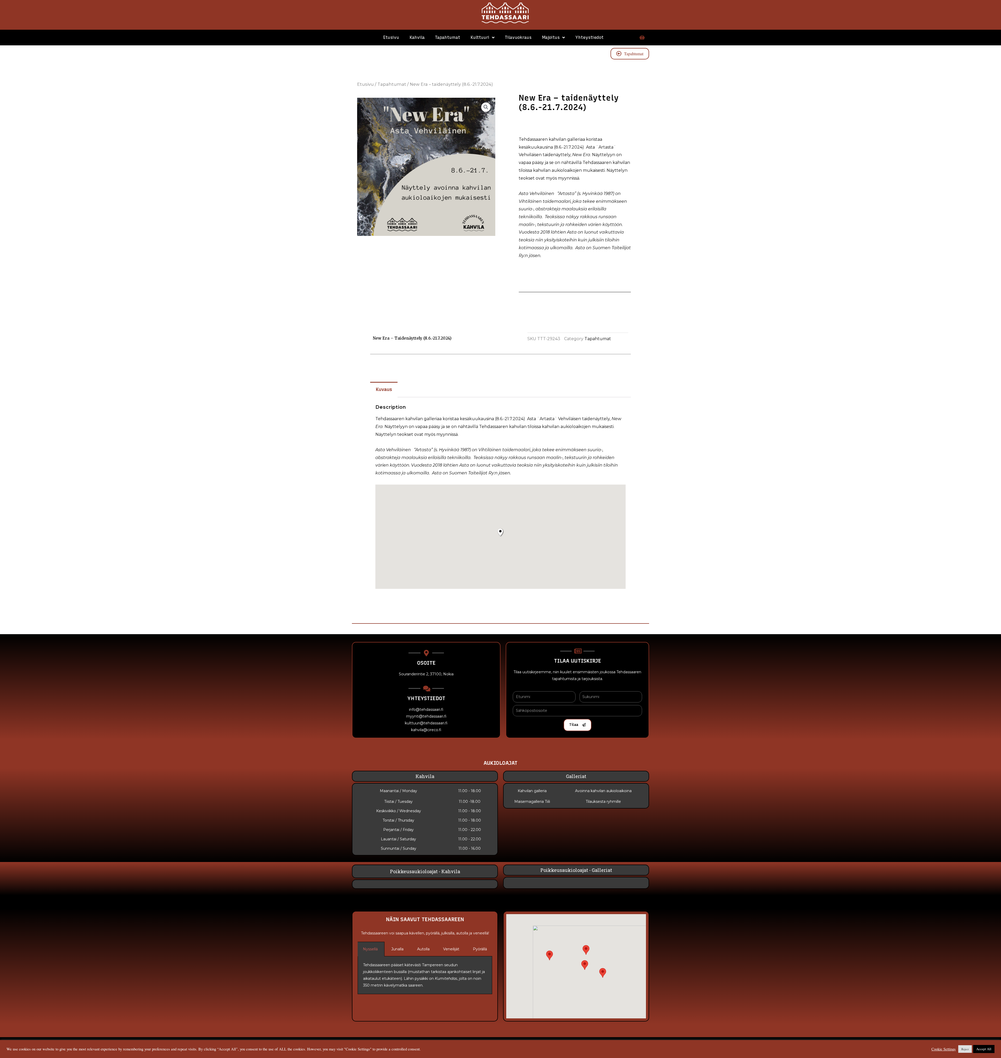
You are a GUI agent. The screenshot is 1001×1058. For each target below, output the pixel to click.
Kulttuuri (480, 37)
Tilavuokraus (518, 37)
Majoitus (551, 37)
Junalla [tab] (397, 949)
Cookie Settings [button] (943, 1049)
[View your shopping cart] (641, 37)
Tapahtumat (447, 37)
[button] (602, 973)
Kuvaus (384, 389)
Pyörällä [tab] (480, 949)
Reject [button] (965, 1049)
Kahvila (417, 37)
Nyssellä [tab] (370, 949)
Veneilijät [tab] (451, 949)
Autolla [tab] (423, 949)
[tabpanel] (425, 975)
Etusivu (391, 37)
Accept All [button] (983, 1049)
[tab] (384, 389)
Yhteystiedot (589, 37)
